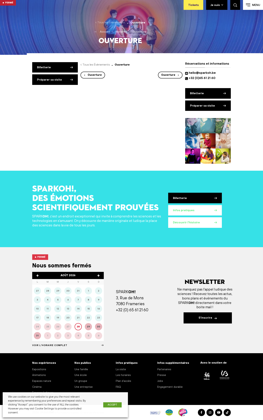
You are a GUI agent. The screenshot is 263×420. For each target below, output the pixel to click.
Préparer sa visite (49, 79)
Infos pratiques (183, 210)
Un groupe (80, 381)
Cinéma (37, 387)
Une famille (81, 369)
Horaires (121, 31)
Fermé (9, 2)
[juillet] (37, 275)
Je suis (215, 5)
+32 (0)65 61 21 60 (202, 78)
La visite (121, 369)
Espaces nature (41, 381)
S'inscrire (206, 318)
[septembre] (98, 275)
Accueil (105, 31)
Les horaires (123, 375)
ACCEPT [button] (112, 404)
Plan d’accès (123, 381)
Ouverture (95, 75)
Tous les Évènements (111, 22)
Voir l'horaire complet (49, 345)
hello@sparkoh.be (203, 73)
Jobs (160, 381)
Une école (80, 375)
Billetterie (44, 67)
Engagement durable (170, 387)
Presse (161, 375)
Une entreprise (83, 387)
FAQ (118, 387)
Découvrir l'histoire (186, 222)
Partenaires (164, 369)
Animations (39, 375)
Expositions (39, 369)
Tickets (193, 5)
